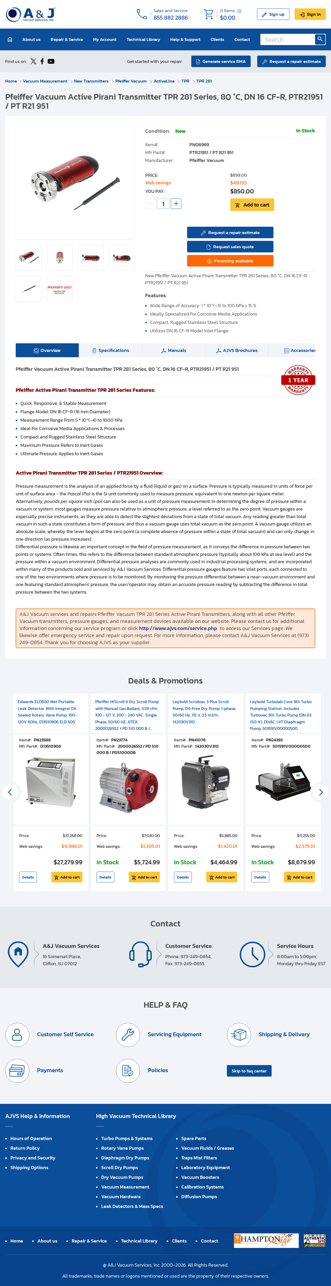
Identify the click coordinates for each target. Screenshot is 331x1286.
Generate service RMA (224, 61)
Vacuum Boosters (200, 1177)
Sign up (276, 14)
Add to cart (256, 205)
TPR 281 (204, 81)
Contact (242, 39)
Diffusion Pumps (199, 1196)
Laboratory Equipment (205, 1167)
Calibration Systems (202, 1186)
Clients (217, 39)
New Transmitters (92, 81)
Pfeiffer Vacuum (131, 81)
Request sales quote (233, 246)
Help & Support (185, 39)
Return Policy (25, 1148)
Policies (157, 1070)
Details (28, 877)
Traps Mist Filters (199, 1157)
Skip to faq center (249, 1070)
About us (31, 39)
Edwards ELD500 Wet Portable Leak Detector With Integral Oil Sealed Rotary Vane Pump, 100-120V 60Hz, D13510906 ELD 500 (47, 711)
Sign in (314, 14)
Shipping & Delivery (283, 1034)
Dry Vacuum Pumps (122, 1177)
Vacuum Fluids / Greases (207, 1148)
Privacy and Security (32, 1157)
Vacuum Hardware (121, 1196)
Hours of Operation (31, 1138)
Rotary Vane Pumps (122, 1148)
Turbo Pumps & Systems (127, 1138)
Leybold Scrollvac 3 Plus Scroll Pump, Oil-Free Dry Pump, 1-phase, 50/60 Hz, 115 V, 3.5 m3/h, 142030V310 (204, 711)
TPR (185, 81)
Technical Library (143, 39)
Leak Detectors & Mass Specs (132, 1206)
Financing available (233, 260)
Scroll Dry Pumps (119, 1167)
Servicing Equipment (174, 1034)
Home (11, 81)
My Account (104, 39)
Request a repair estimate (295, 61)
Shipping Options (29, 1167)
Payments (49, 1070)
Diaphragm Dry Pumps (125, 1157)
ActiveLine (165, 81)
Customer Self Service (65, 1034)
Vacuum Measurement (45, 81)
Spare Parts (193, 1138)
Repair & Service (67, 39)
